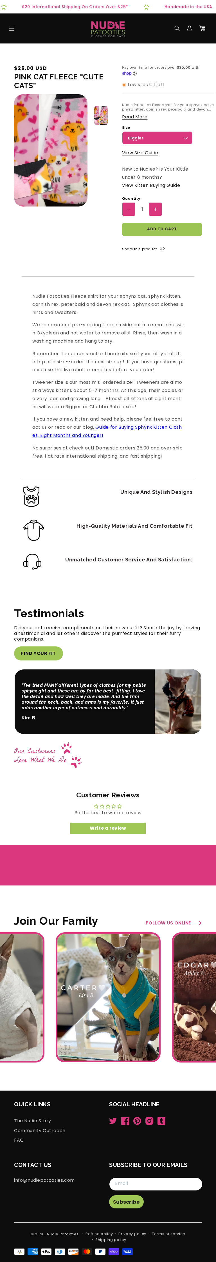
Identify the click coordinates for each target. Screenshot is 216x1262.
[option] (101, 115)
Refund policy (99, 1233)
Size (126, 127)
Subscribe (126, 1201)
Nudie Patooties (63, 1234)
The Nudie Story (32, 1121)
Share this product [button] (139, 249)
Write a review (108, 828)
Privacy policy (132, 1233)
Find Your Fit (38, 653)
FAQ (19, 1140)
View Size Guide (140, 153)
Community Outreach (40, 1130)
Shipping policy (110, 1239)
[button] (12, 28)
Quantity (131, 198)
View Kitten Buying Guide (151, 185)
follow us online (168, 923)
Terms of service (168, 1233)
